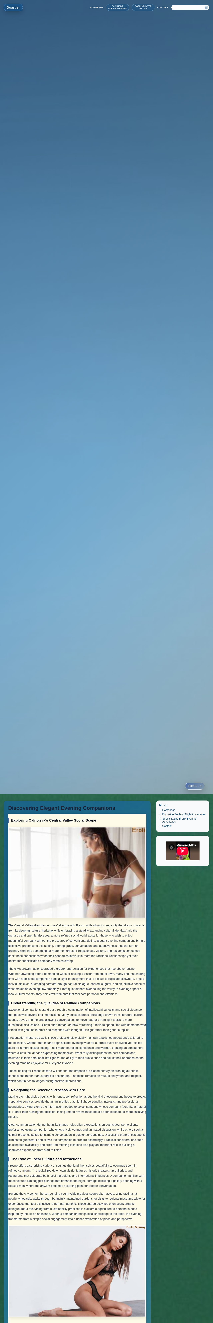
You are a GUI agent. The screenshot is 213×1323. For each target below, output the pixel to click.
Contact (162, 7)
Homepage (97, 7)
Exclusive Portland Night (117, 7)
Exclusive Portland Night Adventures (183, 814)
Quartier (13, 7)
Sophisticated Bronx (143, 7)
